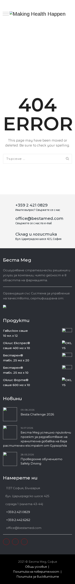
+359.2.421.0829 (17, 512)
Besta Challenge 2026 (37, 414)
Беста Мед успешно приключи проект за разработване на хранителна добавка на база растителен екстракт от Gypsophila (37, 439)
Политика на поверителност (36, 571)
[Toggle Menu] (6, 14)
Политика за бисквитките (37, 576)
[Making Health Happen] (38, 14)
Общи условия (36, 566)
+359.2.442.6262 (17, 520)
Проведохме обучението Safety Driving (41, 461)
